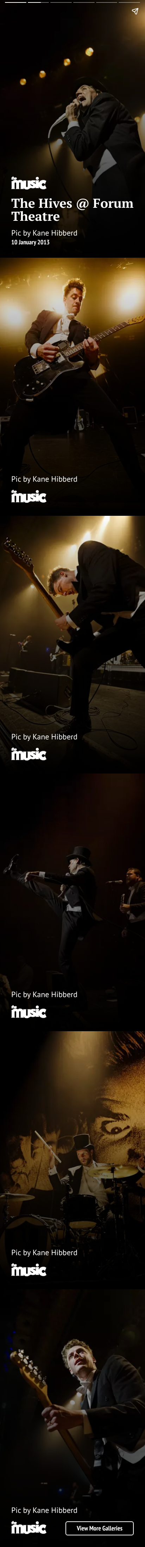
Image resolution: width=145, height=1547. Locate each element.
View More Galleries (99, 1528)
